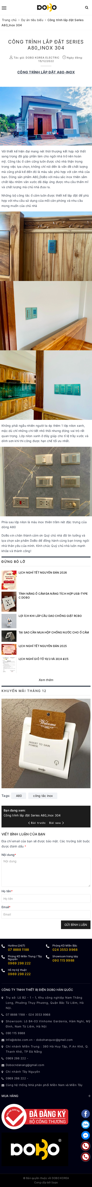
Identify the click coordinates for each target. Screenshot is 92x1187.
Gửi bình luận (75, 924)
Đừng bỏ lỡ (13, 562)
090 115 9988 (63, 960)
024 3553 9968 (64, 950)
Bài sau (55, 822)
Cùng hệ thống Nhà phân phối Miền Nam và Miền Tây (44, 1085)
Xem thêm (46, 680)
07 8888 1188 (18, 950)
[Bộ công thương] (34, 1116)
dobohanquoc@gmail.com (54, 1039)
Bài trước (39, 822)
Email (6, 907)
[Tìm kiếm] (87, 7)
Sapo (54, 1182)
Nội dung (8, 855)
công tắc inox (43, 796)
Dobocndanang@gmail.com (25, 1065)
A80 (19, 796)
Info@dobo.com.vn (19, 1039)
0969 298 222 (19, 963)
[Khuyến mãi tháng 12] (46, 743)
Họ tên (7, 891)
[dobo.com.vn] (46, 7)
